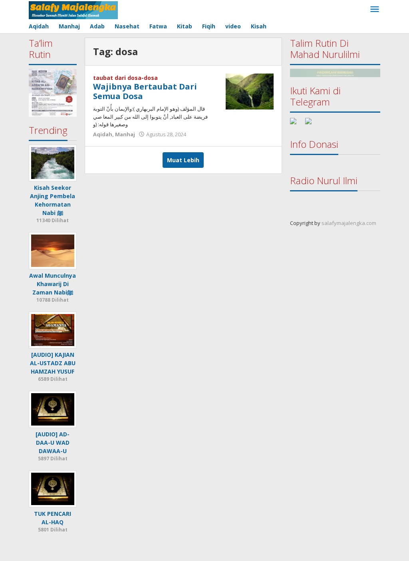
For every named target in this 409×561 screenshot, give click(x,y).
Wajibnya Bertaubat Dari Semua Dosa (145, 91)
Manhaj (125, 134)
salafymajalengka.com (349, 223)
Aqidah (102, 134)
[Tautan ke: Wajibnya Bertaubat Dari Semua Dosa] (250, 91)
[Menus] (374, 10)
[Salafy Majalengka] (73, 9)
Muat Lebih (183, 160)
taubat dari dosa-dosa (125, 78)
